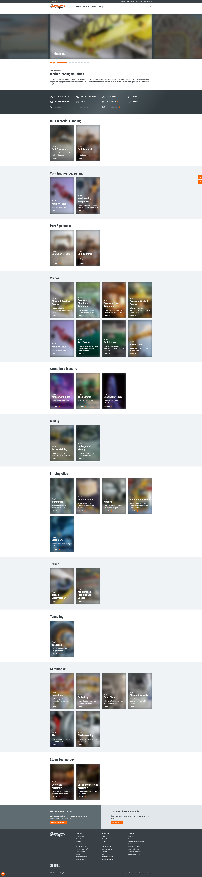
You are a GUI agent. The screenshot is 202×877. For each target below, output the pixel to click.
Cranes (103, 836)
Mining (103, 854)
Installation (130, 836)
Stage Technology (106, 846)
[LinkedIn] (51, 865)
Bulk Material (62, 96)
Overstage (57, 786)
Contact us (116, 822)
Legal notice (149, 873)
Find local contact (57, 822)
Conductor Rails (80, 836)
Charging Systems (80, 851)
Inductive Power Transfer (82, 849)
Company (100, 7)
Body (83, 697)
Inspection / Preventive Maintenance (137, 841)
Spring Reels (79, 844)
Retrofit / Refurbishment (134, 849)
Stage (112, 107)
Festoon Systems (80, 839)
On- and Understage (88, 786)
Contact (123, 1)
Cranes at (140, 303)
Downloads (149, 1)
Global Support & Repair (134, 846)
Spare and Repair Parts (134, 854)
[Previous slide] (51, 63)
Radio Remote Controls (82, 856)
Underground (84, 448)
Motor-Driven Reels (81, 846)
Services (93, 7)
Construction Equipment (108, 859)
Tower (137, 344)
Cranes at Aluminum (83, 303)
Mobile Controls (80, 859)
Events (127, 1)
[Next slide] (54, 63)
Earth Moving (84, 200)
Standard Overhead (61, 303)
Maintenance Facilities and (84, 594)
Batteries (78, 854)
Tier (55, 735)
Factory (140, 499)
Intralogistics (105, 841)
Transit (59, 596)
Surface (59, 449)
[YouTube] (58, 865)
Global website (141, 873)
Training (130, 844)
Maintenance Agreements (134, 851)
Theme (84, 396)
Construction (88, 96)
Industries (86, 7)
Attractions (61, 102)
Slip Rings (78, 841)
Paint (109, 697)
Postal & (85, 499)
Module (139, 695)
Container (61, 253)
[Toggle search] (151, 6)
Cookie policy (125, 873)
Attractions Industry (107, 849)
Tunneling (104, 851)
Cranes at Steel (111, 305)
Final (85, 735)
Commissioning (131, 839)
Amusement (61, 396)
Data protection (133, 873)
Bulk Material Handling (107, 856)
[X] (55, 865)
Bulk (60, 149)
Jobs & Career (142, 1)
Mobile (59, 203)
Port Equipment (106, 839)
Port (112, 96)
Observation (113, 396)
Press (57, 695)
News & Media (134, 1)
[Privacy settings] (3, 874)
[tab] (58, 62)
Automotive (105, 844)
